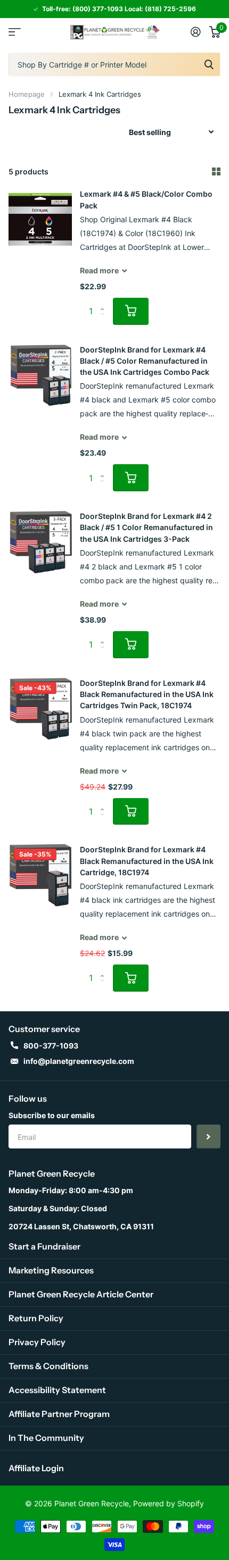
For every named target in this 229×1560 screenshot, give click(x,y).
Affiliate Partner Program (59, 1413)
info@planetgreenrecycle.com (78, 1061)
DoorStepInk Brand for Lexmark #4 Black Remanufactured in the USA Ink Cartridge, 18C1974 (147, 861)
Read (99, 270)
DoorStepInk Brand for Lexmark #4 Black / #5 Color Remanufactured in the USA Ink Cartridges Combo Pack (144, 361)
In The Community (46, 1437)
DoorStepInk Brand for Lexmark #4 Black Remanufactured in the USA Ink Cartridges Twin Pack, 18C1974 (147, 694)
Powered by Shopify (168, 1503)
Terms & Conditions (48, 1366)
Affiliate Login (36, 1468)
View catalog (15, 32)
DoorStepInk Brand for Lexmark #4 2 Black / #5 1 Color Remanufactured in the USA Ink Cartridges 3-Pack (146, 527)
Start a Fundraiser (44, 1246)
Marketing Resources (51, 1270)
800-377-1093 (50, 1045)
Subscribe (208, 1136)
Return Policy (36, 1318)
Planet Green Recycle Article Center (81, 1294)
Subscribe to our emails (52, 1115)
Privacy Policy (37, 1342)
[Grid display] (216, 172)
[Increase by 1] (104, 301)
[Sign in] (196, 32)
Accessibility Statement (57, 1390)
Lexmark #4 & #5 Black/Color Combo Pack (146, 199)
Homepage (27, 94)
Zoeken (208, 64)
